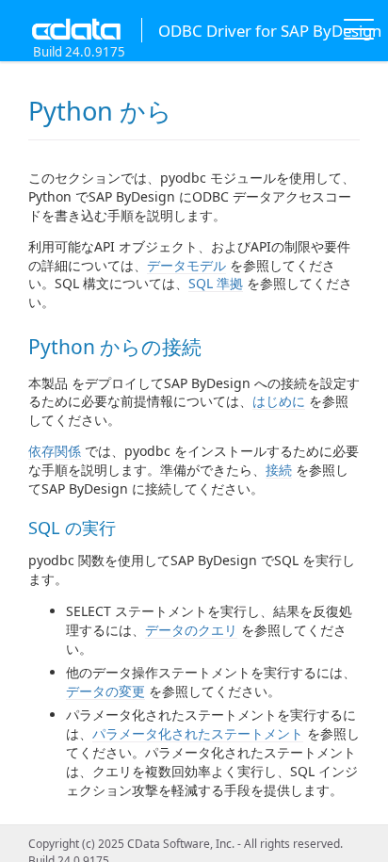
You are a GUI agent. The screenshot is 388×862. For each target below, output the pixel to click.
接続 (279, 470)
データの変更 (105, 691)
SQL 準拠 (215, 283)
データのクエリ (191, 630)
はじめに (278, 401)
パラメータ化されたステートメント (197, 733)
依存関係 (54, 451)
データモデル (186, 265)
